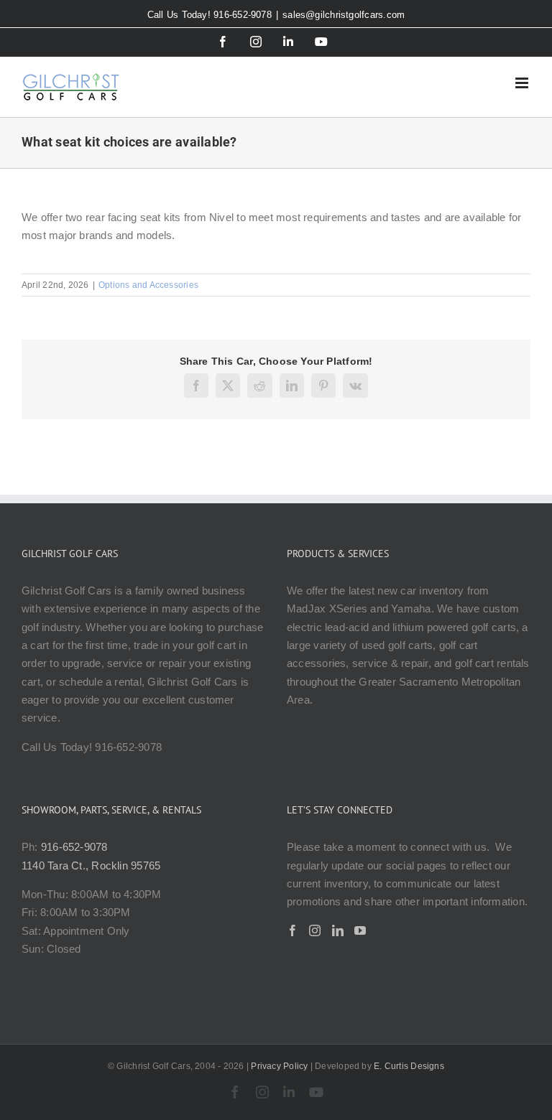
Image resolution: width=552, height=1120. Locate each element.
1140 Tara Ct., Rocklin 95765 (91, 865)
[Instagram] (315, 930)
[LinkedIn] (338, 930)
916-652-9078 (74, 847)
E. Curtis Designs (409, 1066)
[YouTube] (360, 930)
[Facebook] (292, 930)
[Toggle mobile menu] (522, 82)
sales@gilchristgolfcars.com (343, 14)
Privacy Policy (279, 1066)
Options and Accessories (148, 285)
